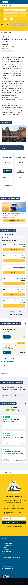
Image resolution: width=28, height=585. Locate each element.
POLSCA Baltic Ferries (20, 291)
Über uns (4, 564)
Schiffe (4, 553)
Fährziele (4, 541)
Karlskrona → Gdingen (19, 256)
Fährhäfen (4, 547)
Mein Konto (5, 560)
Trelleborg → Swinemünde (18, 244)
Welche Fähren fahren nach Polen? (12, 395)
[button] (14, 237)
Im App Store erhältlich (5, 576)
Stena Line (22, 257)
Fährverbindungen (6, 545)
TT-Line (23, 246)
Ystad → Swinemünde (19, 278)
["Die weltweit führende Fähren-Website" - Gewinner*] (5, 2)
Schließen (24, 581)
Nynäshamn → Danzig (19, 289)
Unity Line (23, 280)
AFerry (4, 538)
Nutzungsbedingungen (7, 566)
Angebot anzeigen (14, 220)
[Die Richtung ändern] (26, 10)
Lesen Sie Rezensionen (7, 51)
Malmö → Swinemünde (19, 267)
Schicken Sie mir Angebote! (15, 522)
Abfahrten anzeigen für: (7, 234)
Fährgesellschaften (7, 543)
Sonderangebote (6, 551)
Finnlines (23, 268)
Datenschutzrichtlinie (18, 526)
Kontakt (4, 562)
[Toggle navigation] (24, 2)
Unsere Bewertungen (7, 549)
